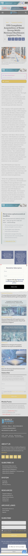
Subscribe (14, 287)
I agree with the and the (15, 281)
